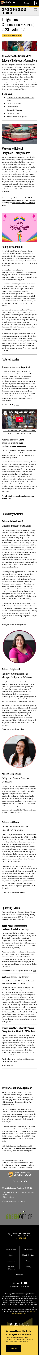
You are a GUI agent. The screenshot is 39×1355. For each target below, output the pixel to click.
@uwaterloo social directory (19, 1286)
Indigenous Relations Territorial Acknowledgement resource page (17, 1147)
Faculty (4, 1167)
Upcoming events (13, 113)
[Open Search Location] (36, 3)
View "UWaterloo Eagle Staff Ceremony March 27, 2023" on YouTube (19, 432)
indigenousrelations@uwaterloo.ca (13, 1201)
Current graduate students (24, 1165)
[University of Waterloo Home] (8, 3)
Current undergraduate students (21, 1162)
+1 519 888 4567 (21, 1238)
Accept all (13, 1348)
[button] (28, 3)
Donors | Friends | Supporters (22, 1167)
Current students (7, 1165)
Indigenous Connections (10, 1160)
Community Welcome (14, 110)
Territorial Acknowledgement (17, 116)
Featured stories (12, 106)
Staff (9, 1167)
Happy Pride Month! (14, 103)
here (17, 404)
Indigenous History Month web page (18, 203)
